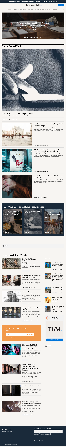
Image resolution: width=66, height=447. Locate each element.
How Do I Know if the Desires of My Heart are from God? (48, 177)
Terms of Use (20, 337)
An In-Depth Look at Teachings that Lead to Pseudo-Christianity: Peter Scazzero (30, 367)
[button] (63, 9)
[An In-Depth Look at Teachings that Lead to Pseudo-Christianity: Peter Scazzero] (11, 369)
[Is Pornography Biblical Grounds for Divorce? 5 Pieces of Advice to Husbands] (11, 349)
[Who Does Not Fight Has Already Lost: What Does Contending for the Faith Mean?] (17, 160)
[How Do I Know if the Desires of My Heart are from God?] (17, 186)
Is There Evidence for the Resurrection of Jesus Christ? (58, 308)
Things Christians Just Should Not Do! (31, 308)
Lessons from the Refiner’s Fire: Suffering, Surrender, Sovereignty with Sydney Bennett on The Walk (32, 1)
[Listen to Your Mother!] (48, 300)
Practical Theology (25, 320)
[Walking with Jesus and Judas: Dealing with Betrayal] (11, 280)
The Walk (10, 1)
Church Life (24, 397)
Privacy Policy (13, 337)
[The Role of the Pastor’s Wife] (11, 390)
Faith (35, 145)
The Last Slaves (27, 292)
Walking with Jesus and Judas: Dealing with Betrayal (31, 276)
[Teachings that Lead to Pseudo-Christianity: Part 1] (48, 290)
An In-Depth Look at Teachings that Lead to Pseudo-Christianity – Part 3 (57, 265)
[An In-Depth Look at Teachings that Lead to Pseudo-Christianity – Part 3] (48, 265)
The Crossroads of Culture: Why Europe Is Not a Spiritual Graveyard (49, 125)
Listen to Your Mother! (57, 297)
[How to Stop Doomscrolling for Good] (33, 80)
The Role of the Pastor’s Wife (31, 386)
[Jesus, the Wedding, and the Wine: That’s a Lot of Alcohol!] (11, 406)
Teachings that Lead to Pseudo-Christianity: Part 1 (58, 289)
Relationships (24, 359)
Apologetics (24, 381)
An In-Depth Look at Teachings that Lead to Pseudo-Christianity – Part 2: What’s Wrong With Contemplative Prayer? (57, 277)
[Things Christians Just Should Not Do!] (11, 312)
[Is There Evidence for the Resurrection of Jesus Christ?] (48, 309)
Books (35, 171)
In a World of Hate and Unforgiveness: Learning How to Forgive (31, 261)
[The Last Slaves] (11, 296)
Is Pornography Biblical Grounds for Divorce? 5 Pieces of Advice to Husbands (31, 347)
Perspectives (24, 303)
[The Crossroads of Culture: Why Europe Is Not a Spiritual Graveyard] (17, 134)
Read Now (55, 1)
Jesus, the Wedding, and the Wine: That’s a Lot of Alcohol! (31, 402)
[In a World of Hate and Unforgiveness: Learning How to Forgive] (11, 263)
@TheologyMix (54, 317)
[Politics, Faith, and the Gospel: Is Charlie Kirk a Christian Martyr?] (33, 26)
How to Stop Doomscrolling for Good (17, 114)
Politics (29, 37)
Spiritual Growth (37, 197)
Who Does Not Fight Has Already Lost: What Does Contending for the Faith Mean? (48, 151)
